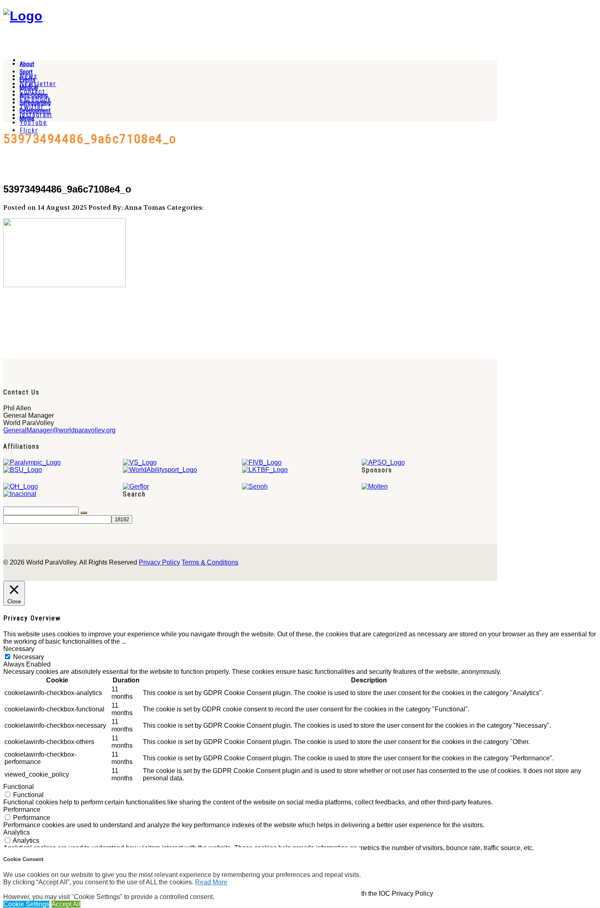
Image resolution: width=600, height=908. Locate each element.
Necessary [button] (18, 648)
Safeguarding (35, 102)
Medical (29, 87)
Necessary (28, 656)
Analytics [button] (16, 832)
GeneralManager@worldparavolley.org (59, 430)
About (27, 64)
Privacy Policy (159, 562)
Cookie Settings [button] (26, 904)
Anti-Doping (34, 95)
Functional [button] (18, 786)
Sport (26, 71)
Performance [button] (21, 809)
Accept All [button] (65, 904)
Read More (211, 882)
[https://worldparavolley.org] (22, 16)
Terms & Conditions (210, 562)
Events (28, 79)
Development (35, 110)
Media (27, 118)
